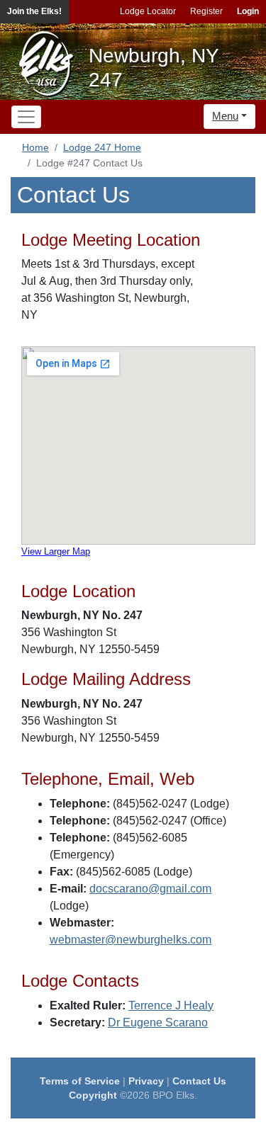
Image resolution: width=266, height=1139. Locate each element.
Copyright (93, 1095)
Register (206, 11)
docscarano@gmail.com (150, 889)
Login (248, 11)
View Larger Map (55, 551)
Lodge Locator (148, 11)
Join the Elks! (34, 11)
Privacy (146, 1081)
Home (35, 147)
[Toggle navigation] (26, 117)
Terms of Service (80, 1081)
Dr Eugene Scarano (158, 1022)
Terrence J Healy (171, 1005)
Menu (225, 116)
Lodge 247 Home (102, 147)
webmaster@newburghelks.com (130, 940)
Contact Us (199, 1081)
